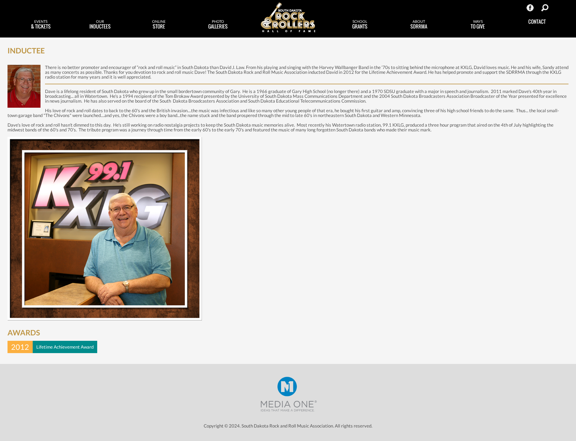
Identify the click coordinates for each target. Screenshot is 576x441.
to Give (478, 24)
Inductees (100, 24)
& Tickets (41, 24)
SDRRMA (418, 24)
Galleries (218, 24)
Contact (537, 21)
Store (159, 24)
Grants (360, 24)
